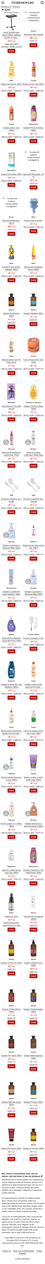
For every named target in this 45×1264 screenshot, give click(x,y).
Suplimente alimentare (11, 923)
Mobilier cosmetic (16, 46)
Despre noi (6, 1251)
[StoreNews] (22, 2)
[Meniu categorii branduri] (2, 3)
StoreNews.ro (6, 7)
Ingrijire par (17, 90)
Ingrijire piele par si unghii (11, 925)
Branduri (16, 7)
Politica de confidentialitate (23, 1251)
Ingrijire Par (11, 322)
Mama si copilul (6, 90)
